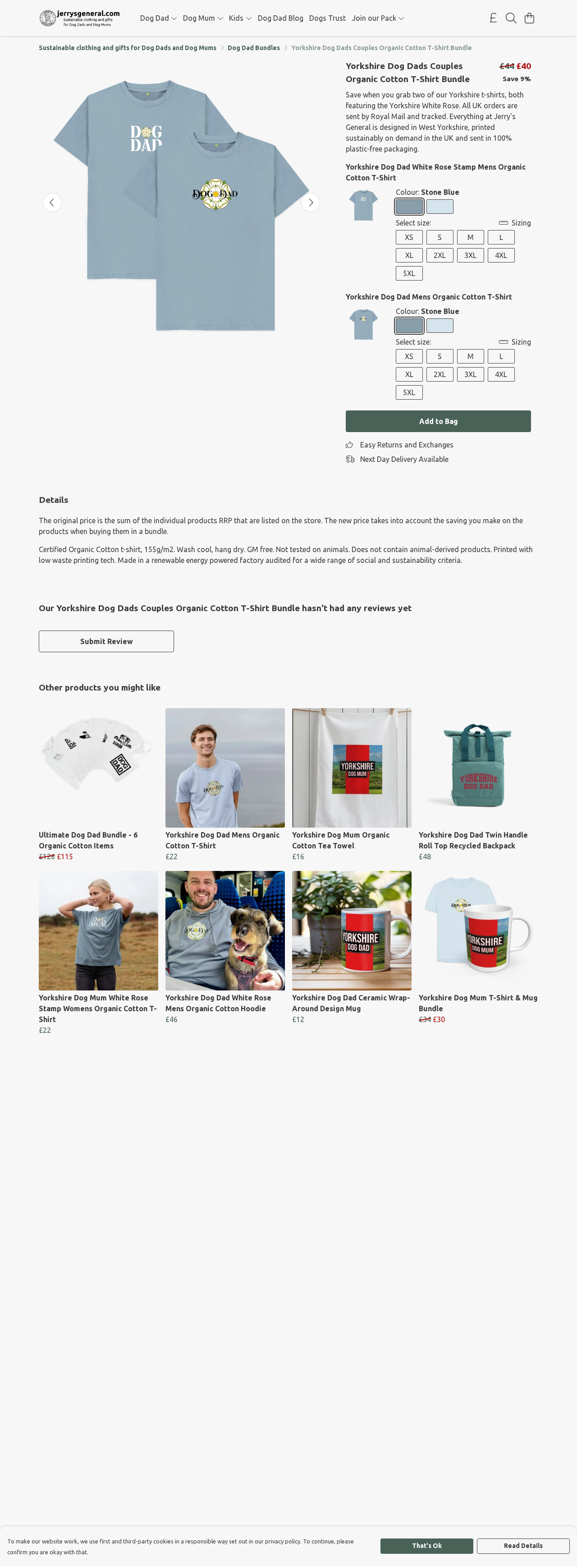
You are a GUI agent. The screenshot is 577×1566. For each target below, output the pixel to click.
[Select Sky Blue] (439, 206)
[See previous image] (52, 202)
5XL (409, 273)
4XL (501, 255)
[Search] (511, 18)
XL (409, 255)
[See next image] (311, 202)
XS (409, 237)
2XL (440, 255)
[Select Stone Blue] (409, 206)
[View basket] (529, 18)
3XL (470, 255)
